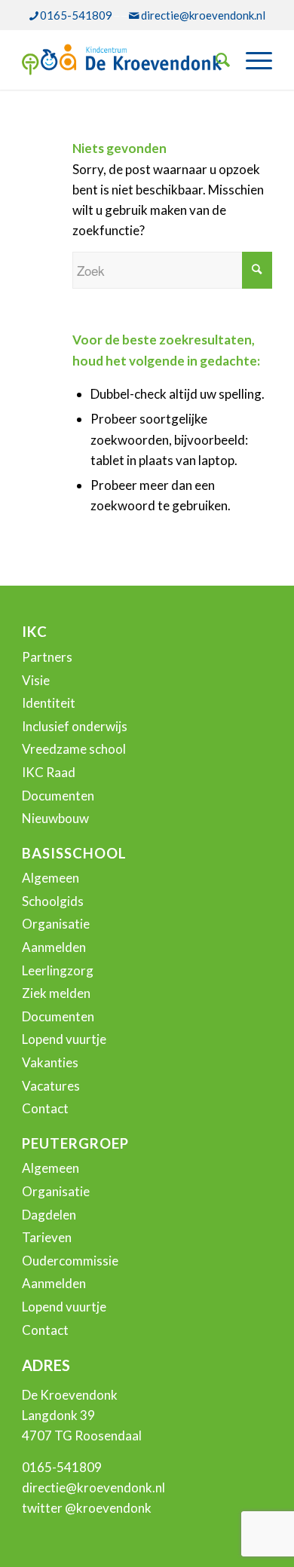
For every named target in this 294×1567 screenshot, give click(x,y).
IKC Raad (48, 772)
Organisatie (56, 924)
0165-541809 (76, 15)
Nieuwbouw (55, 818)
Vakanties (50, 1062)
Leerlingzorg (57, 970)
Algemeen (50, 878)
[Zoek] (216, 59)
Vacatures (51, 1086)
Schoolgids (53, 901)
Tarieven (47, 1237)
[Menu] (251, 59)
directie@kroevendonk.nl (203, 15)
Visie (36, 680)
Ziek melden (56, 993)
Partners (47, 657)
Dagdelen (49, 1215)
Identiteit (48, 703)
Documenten (58, 795)
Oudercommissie (70, 1261)
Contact (45, 1108)
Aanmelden (54, 947)
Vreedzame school (74, 749)
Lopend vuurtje (64, 1039)
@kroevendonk (108, 1508)
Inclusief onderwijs (74, 726)
